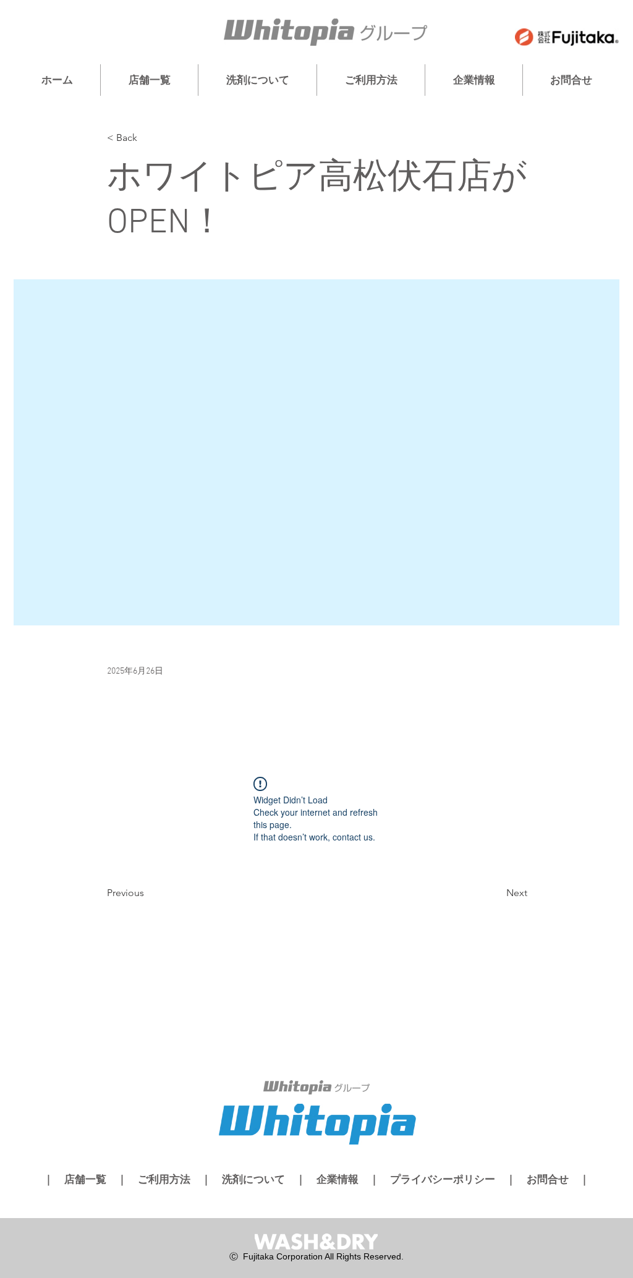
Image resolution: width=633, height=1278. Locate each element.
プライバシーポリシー (442, 1179)
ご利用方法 (164, 1179)
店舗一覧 (85, 1179)
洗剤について (253, 1179)
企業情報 (337, 1179)
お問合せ (548, 1179)
